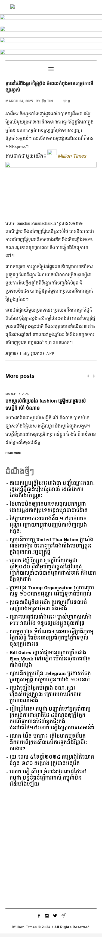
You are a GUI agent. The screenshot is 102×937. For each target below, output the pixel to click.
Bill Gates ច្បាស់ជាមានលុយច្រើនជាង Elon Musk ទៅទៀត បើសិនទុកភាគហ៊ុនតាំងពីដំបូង (50, 659)
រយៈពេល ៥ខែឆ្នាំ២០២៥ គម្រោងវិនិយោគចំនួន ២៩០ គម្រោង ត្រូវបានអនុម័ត (52, 760)
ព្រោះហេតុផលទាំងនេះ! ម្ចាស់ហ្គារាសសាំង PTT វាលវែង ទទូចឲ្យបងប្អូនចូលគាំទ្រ (51, 620)
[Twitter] (55, 915)
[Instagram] (47, 915)
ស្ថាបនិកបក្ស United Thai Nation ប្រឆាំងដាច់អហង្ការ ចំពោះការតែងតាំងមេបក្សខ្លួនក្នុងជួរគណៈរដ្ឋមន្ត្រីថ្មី (52, 546)
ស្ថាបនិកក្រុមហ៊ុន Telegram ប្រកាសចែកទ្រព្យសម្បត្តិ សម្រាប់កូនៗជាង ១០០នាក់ (50, 676)
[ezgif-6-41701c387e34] (51, 42)
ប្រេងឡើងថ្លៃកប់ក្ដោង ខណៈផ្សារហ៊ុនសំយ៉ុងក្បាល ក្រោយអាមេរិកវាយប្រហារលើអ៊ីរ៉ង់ (46, 694)
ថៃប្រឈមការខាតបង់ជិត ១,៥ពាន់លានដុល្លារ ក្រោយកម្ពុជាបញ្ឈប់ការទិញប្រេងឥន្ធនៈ (48, 525)
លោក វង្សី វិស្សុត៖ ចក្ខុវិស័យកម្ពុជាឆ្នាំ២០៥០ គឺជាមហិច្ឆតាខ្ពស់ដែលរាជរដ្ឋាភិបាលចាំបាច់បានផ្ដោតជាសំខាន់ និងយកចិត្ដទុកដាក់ (53, 570)
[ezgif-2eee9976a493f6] (51, 19)
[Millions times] (51, 7)
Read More (13, 452)
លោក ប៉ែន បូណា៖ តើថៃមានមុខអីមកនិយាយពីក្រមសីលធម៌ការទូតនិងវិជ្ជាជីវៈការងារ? (48, 742)
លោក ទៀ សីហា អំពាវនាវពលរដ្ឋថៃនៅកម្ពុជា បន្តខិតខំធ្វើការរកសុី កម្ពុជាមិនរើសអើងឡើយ (48, 778)
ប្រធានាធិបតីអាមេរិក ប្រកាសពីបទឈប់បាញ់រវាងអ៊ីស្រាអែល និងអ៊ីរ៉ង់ (48, 605)
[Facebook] (39, 915)
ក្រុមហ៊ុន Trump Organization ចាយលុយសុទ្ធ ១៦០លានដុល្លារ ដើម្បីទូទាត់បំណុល (52, 591)
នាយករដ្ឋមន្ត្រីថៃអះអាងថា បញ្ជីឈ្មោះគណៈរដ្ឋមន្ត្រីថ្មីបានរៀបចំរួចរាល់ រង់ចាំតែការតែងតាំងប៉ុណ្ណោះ (52, 489)
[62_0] (51, 54)
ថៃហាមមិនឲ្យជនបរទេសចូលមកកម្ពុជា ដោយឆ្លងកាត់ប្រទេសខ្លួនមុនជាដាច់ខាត (49, 507)
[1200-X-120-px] (51, 31)
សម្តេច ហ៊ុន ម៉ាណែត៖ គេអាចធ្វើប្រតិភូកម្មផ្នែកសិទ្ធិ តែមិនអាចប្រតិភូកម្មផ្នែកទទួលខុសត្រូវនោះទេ (52, 638)
